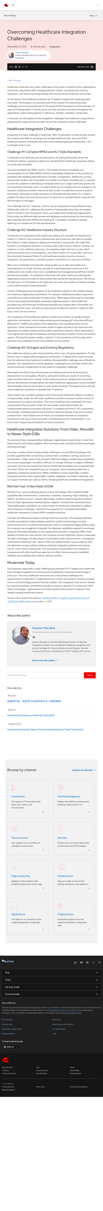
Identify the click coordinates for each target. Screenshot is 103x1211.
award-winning (69, 1013)
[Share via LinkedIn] (19, 66)
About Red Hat (7, 1067)
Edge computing (20, 876)
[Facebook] (87, 963)
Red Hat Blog (10, 15)
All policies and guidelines (79, 1087)
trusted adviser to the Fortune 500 (61, 1010)
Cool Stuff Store (41, 1073)
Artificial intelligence (69, 796)
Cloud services (19, 837)
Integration (54, 46)
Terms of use (40, 1087)
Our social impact (59, 1029)
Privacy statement (8, 1087)
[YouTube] (81, 963)
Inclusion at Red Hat (9, 1073)
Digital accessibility (8, 1090)
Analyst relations (8, 1033)
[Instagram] (99, 963)
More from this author (43, 660)
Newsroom (56, 1019)
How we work (7, 1024)
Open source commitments (63, 1024)
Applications (18, 914)
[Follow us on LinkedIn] (33, 637)
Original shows (66, 914)
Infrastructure (65, 876)
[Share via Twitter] (22, 66)
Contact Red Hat (42, 1070)
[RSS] (92, 66)
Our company (7, 1019)
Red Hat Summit (75, 1073)
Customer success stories (12, 1029)
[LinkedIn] (75, 963)
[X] (93, 963)
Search (89, 675)
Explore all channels (82, 770)
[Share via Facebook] (15, 66)
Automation (18, 796)
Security (62, 837)
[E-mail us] (26, 66)
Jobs (54, 1033)
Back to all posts (15, 80)
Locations (5, 1070)
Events (72, 1067)
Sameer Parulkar (22, 52)
